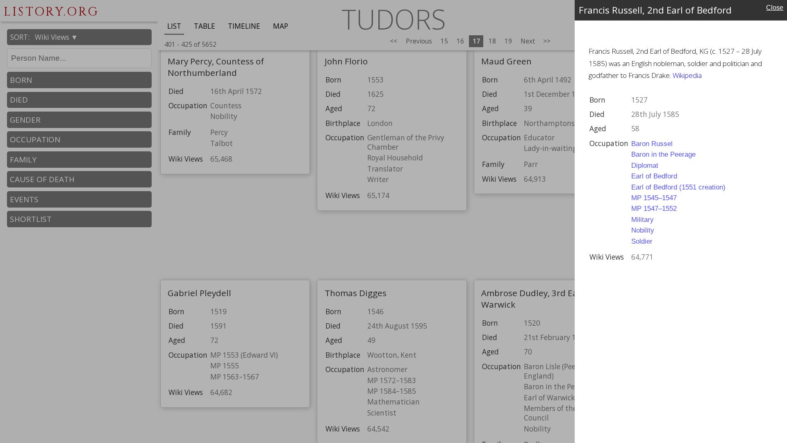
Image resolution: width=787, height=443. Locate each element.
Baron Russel (652, 143)
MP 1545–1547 (654, 198)
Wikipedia (687, 75)
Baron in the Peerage (663, 154)
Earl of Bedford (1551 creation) (678, 187)
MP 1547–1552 (654, 208)
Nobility (642, 230)
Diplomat (644, 165)
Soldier (642, 241)
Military (642, 219)
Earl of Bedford (654, 176)
